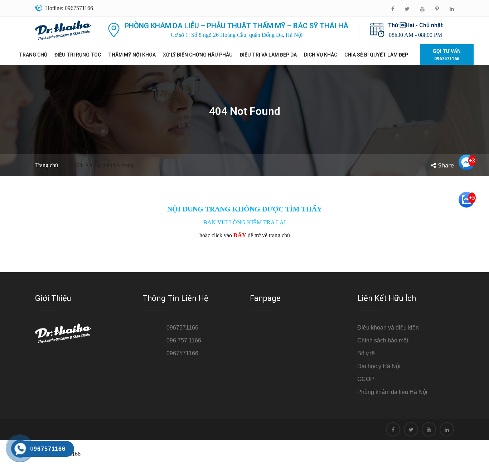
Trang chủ (33, 55)
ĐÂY (239, 235)
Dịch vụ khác (320, 55)
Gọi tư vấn (447, 54)
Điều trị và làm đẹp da (268, 55)
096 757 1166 (183, 340)
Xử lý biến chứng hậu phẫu (198, 55)
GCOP (365, 379)
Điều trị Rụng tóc (77, 55)
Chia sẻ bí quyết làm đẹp (376, 55)
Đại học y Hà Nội (379, 366)
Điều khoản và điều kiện (388, 328)
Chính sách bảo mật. (383, 340)
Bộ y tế (366, 353)
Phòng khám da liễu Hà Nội (392, 392)
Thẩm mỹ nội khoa (132, 55)
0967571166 (182, 328)
